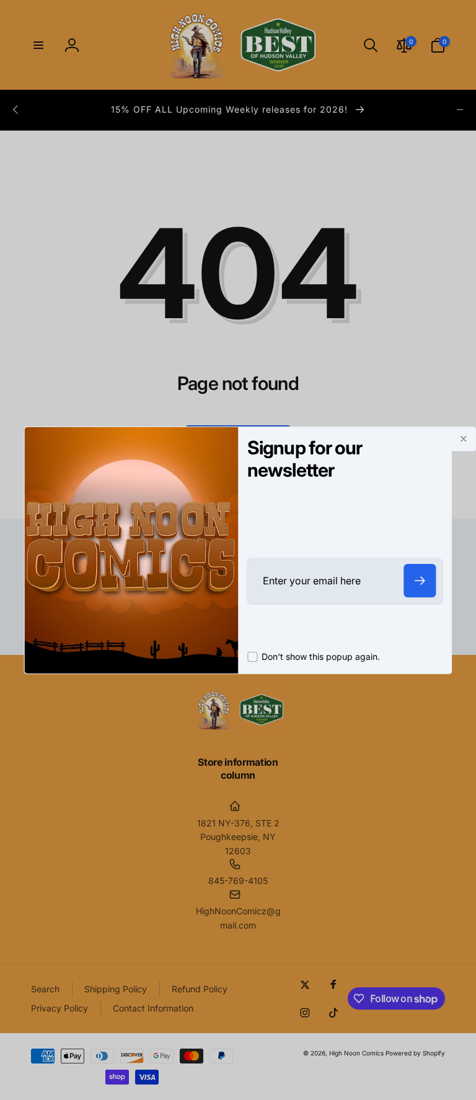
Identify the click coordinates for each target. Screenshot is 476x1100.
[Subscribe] (420, 580)
